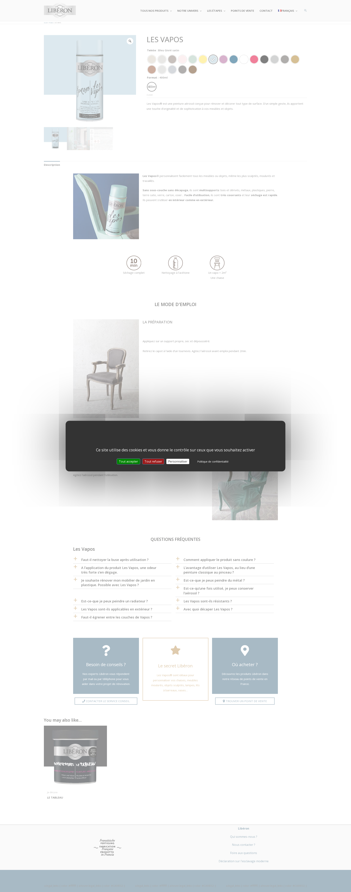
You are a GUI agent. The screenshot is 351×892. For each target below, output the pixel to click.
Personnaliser (177, 461)
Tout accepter (128, 461)
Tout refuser (153, 461)
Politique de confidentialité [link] (213, 461)
